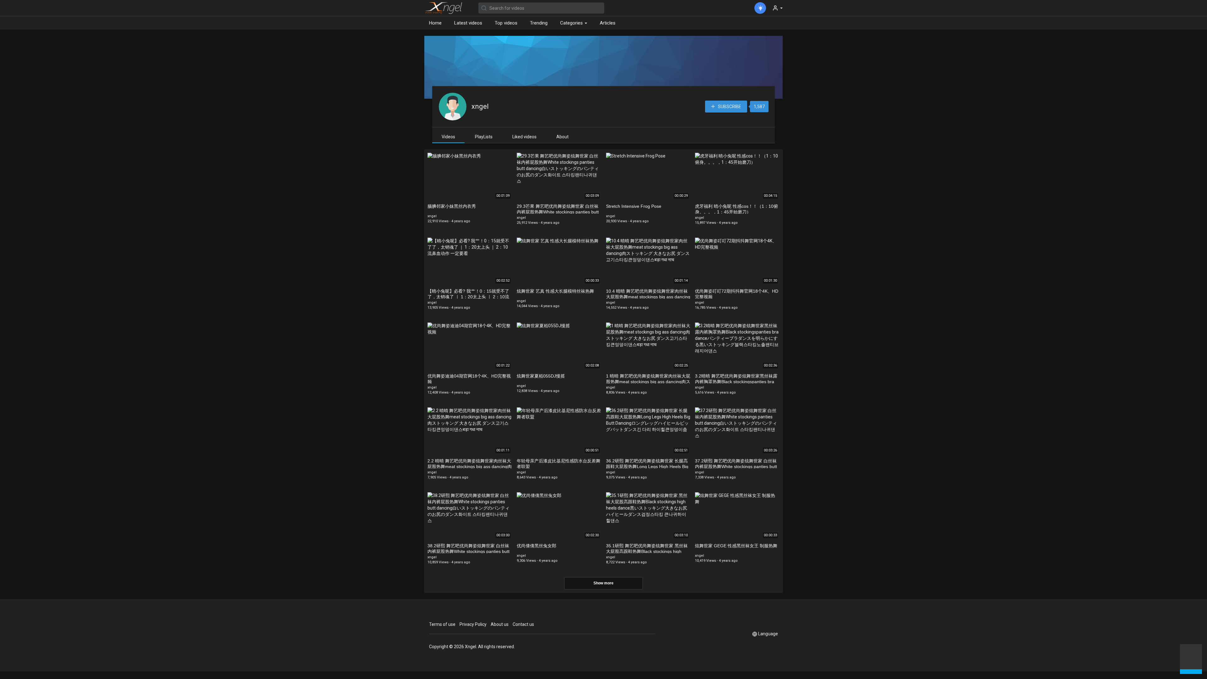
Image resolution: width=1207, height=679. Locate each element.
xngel (480, 106)
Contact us (523, 624)
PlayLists (484, 136)
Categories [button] (572, 23)
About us (500, 624)
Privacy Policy (473, 624)
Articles (607, 23)
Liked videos (524, 136)
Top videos (506, 23)
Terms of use (442, 624)
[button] (1191, 658)
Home (435, 23)
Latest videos (468, 23)
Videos (448, 136)
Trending (539, 23)
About (562, 136)
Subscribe (729, 106)
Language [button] (768, 633)
